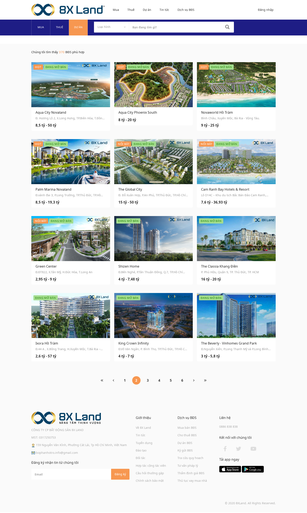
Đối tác (140, 458)
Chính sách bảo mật (150, 481)
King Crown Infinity (133, 343)
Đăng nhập (266, 10)
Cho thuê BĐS (187, 435)
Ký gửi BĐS (185, 450)
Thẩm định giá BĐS (191, 473)
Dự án (147, 10)
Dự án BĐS (185, 443)
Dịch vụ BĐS (186, 10)
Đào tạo (141, 450)
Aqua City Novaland (51, 112)
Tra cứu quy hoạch (190, 458)
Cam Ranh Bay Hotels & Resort (225, 189)
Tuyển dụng (144, 443)
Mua (116, 10)
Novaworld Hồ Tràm (217, 112)
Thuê (130, 10)
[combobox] (111, 27)
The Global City (130, 189)
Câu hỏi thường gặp (150, 473)
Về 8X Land (143, 428)
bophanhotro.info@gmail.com (56, 453)
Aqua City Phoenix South (137, 112)
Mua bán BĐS (187, 428)
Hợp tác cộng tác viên (151, 466)
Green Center (46, 266)
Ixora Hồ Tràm (47, 343)
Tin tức (164, 10)
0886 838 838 (228, 427)
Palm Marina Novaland (53, 189)
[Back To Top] (295, 501)
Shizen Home (128, 266)
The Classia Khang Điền (219, 266)
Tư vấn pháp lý (188, 466)
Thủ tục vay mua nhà (192, 481)
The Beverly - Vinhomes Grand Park (229, 343)
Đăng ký (120, 474)
